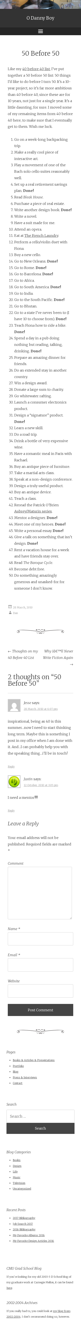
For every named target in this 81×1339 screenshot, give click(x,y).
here (9, 1288)
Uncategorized (22, 1188)
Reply (11, 766)
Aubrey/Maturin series (33, 511)
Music (16, 1177)
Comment (15, 863)
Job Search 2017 (23, 1223)
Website (14, 981)
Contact (17, 1083)
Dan (15, 613)
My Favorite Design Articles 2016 (33, 1240)
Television (19, 1183)
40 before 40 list (36, 69)
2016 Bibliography (24, 1229)
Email (14, 955)
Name (14, 929)
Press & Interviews (25, 1077)
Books (17, 1160)
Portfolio (18, 1066)
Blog (15, 1071)
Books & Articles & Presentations (34, 1060)
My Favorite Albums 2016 (29, 1235)
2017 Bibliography (24, 1218)
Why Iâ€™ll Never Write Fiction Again (58, 657)
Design (17, 1166)
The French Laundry (41, 235)
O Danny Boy (40, 18)
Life (15, 1171)
